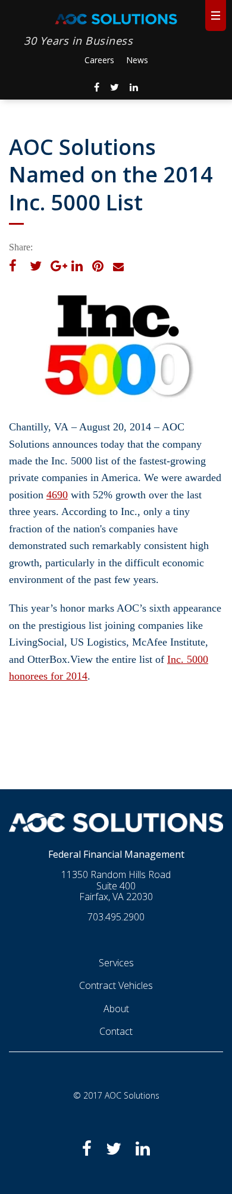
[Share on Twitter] (36, 267)
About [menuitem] (116, 1008)
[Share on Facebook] (13, 267)
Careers (99, 60)
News (137, 60)
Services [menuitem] (116, 962)
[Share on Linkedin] (77, 267)
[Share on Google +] (59, 267)
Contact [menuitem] (116, 1031)
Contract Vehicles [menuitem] (116, 985)
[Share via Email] (118, 267)
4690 (57, 495)
